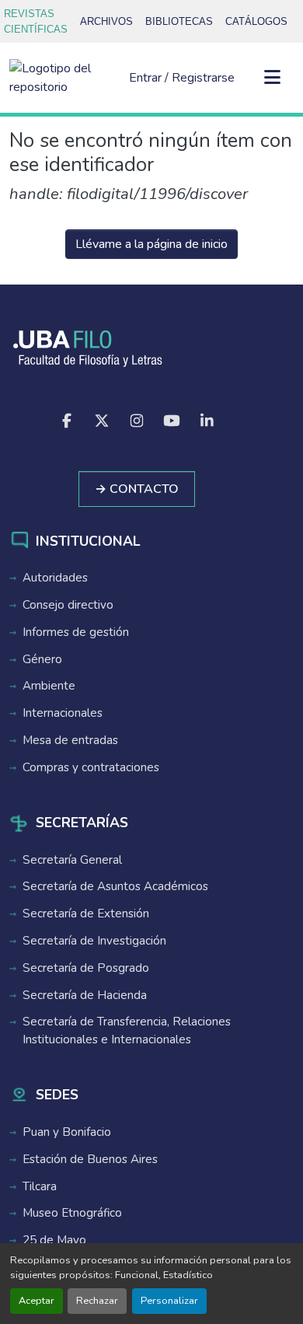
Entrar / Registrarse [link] (182, 77)
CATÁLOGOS (256, 21)
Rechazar (97, 1301)
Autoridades (55, 577)
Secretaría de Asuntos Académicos (115, 886)
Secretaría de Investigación (94, 940)
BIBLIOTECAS (179, 21)
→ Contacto (137, 489)
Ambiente (49, 685)
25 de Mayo (54, 1240)
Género (42, 659)
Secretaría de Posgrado (86, 968)
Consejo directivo (68, 605)
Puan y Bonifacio (67, 1132)
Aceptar (36, 1301)
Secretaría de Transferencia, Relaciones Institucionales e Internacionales (127, 1030)
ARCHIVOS (106, 21)
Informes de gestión (76, 632)
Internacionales (63, 713)
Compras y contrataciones (91, 767)
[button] (63, 77)
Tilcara (40, 1186)
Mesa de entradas (70, 740)
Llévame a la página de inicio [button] (151, 244)
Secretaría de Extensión (86, 913)
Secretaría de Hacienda (85, 995)
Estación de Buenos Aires (90, 1159)
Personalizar (169, 1301)
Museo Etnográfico (72, 1213)
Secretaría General (72, 860)
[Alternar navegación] (272, 78)
